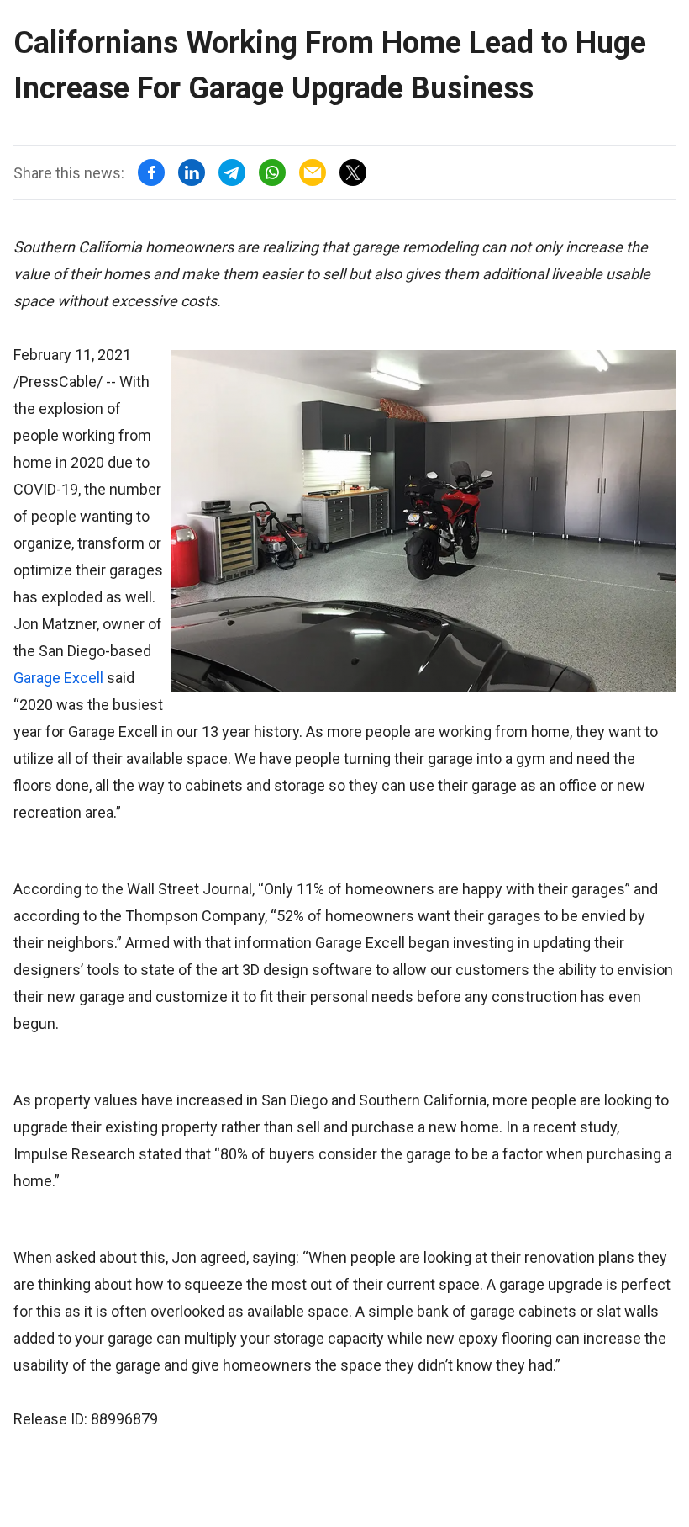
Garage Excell (58, 678)
